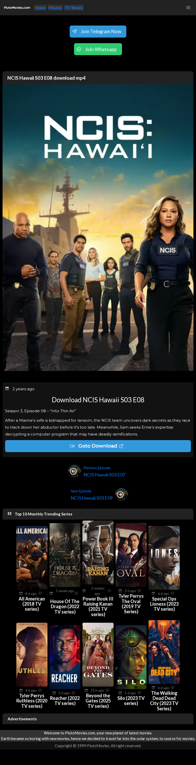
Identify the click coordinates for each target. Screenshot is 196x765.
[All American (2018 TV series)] (31, 588)
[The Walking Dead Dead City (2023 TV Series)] (164, 682)
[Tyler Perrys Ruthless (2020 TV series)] (31, 685)
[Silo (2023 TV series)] (131, 687)
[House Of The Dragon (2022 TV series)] (65, 585)
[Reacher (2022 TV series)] (65, 687)
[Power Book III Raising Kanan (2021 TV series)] (98, 583)
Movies (55, 7)
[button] (188, 7)
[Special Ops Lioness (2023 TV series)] (164, 588)
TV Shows (74, 7)
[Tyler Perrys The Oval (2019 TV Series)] (131, 585)
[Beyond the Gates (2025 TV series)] (98, 685)
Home (40, 7)
